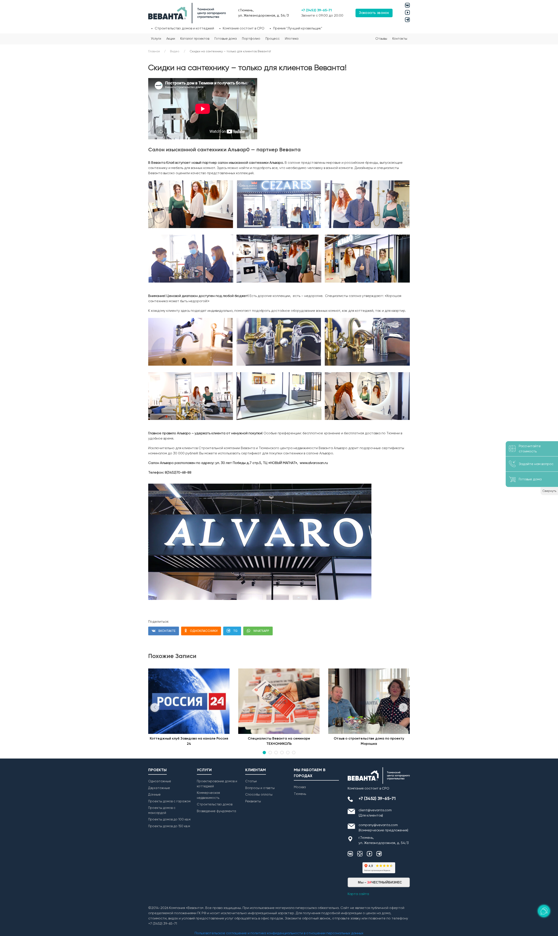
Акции (170, 38)
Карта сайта (358, 894)
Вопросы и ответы (260, 788)
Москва (300, 787)
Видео (174, 51)
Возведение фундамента (216, 811)
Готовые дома (225, 38)
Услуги (156, 38)
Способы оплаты (258, 794)
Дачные (154, 794)
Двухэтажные (159, 788)
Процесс (272, 38)
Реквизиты (253, 801)
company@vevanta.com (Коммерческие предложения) (383, 827)
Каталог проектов (194, 38)
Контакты (399, 38)
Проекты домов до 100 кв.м (169, 819)
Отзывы (381, 38)
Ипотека (291, 38)
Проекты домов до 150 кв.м (169, 826)
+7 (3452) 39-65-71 (316, 10)
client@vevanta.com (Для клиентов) (375, 813)
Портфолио (251, 38)
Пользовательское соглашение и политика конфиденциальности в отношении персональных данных (279, 933)
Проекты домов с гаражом (169, 801)
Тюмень (300, 794)
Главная (154, 51)
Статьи (251, 781)
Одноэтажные (159, 781)
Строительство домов (214, 804)
